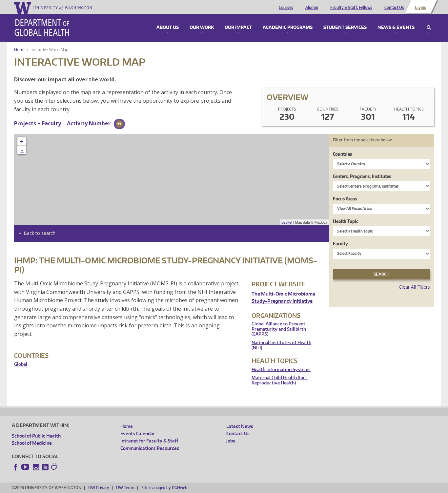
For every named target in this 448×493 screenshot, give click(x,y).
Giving (420, 8)
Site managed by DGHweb (164, 487)
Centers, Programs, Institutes (362, 176)
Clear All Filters (414, 287)
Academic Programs (288, 27)
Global (20, 364)
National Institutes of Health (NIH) (281, 345)
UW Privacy (98, 487)
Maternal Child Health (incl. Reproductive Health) (280, 380)
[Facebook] (16, 467)
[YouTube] (26, 467)
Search (429, 27)
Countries (342, 154)
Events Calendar (137, 433)
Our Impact (238, 27)
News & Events (396, 27)
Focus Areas (345, 198)
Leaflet (286, 222)
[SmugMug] (55, 467)
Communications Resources (149, 448)
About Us (167, 27)
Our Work (202, 27)
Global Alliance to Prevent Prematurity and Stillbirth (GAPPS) (279, 329)
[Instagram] (36, 467)
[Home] (42, 27)
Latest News (239, 426)
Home (20, 49)
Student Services (345, 27)
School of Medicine (32, 443)
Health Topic (345, 221)
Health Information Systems (281, 369)
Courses (286, 8)
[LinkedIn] (45, 467)
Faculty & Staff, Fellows (351, 8)
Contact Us (394, 8)
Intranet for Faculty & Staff (149, 440)
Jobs (230, 440)
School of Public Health (36, 436)
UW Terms (125, 487)
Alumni (311, 8)
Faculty (340, 243)
